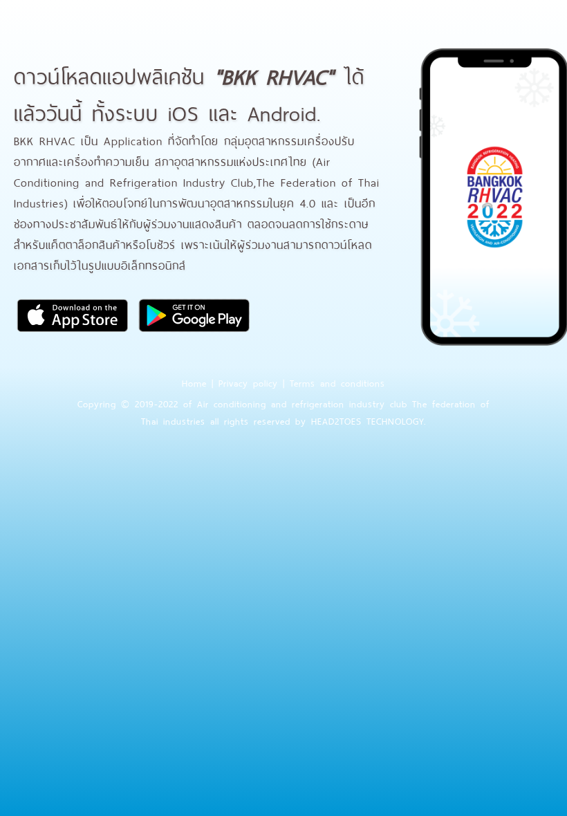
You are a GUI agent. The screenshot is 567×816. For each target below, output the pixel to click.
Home (194, 382)
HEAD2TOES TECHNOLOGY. (368, 420)
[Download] (72, 331)
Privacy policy (248, 382)
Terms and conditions (337, 382)
